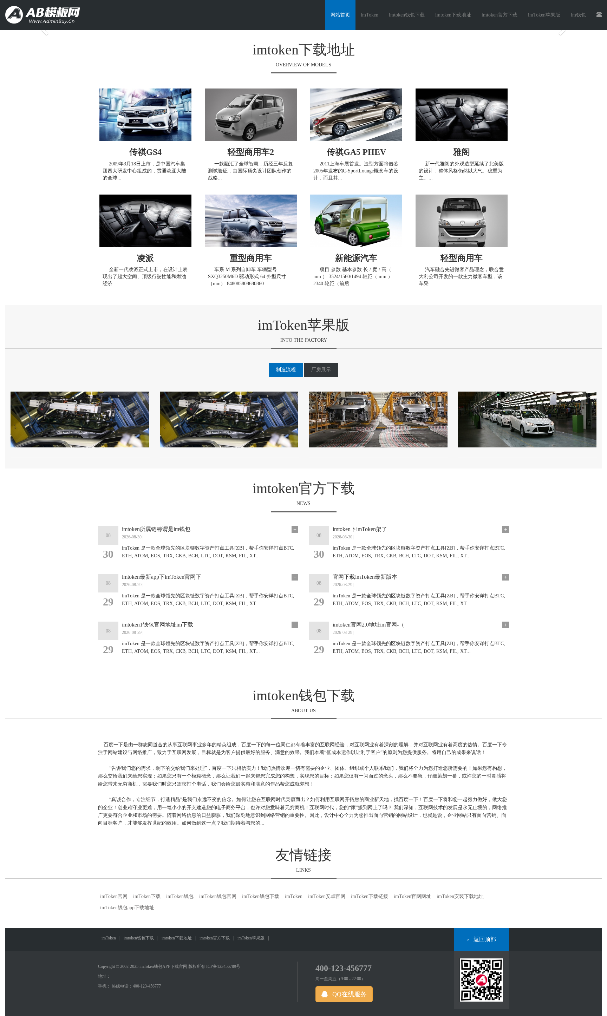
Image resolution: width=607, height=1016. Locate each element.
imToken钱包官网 (217, 896)
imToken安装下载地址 (460, 896)
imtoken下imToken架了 (360, 529)
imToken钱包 (180, 896)
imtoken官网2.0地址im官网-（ (368, 625)
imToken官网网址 (412, 896)
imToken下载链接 (369, 896)
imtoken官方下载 (304, 488)
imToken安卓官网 (326, 896)
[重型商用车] (251, 221)
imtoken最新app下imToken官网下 (161, 577)
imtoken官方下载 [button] (499, 15)
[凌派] (145, 221)
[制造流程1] (229, 425)
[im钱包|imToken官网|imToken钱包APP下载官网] (45, 12)
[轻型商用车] (462, 221)
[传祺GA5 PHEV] (356, 115)
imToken (293, 896)
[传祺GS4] (145, 115)
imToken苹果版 (304, 325)
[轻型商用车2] (251, 115)
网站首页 (340, 15)
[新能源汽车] (356, 221)
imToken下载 (147, 896)
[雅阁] (462, 115)
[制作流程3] (527, 425)
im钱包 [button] (578, 15)
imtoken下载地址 (304, 50)
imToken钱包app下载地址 (127, 907)
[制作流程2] (378, 425)
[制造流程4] (80, 425)
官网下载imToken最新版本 (365, 577)
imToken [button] (369, 15)
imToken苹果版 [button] (544, 15)
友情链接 (303, 855)
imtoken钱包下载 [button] (407, 15)
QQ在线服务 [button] (349, 994)
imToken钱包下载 (260, 896)
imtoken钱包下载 (304, 695)
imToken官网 (114, 896)
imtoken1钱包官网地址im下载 (157, 625)
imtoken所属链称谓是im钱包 (156, 529)
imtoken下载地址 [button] (453, 15)
